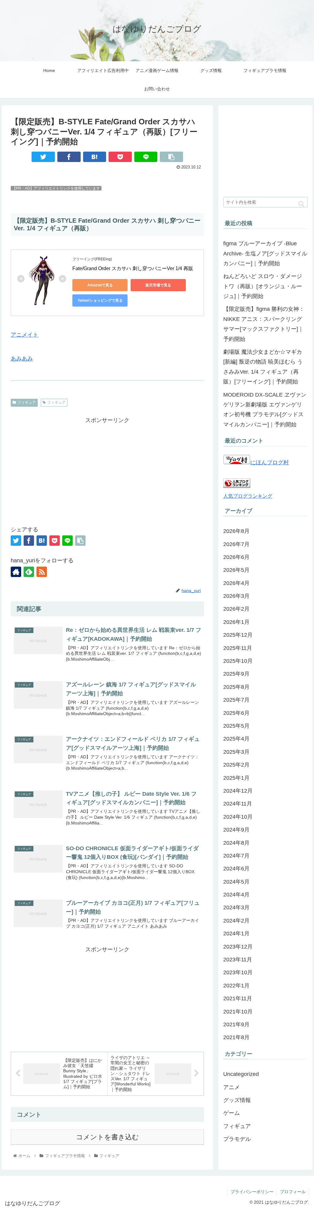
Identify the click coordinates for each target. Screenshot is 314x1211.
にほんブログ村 (269, 462)
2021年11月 (237, 998)
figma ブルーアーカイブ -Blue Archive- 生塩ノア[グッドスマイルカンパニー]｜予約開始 (265, 253)
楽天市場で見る (158, 285)
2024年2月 (236, 921)
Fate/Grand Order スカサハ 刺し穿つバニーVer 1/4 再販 (132, 268)
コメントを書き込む (107, 1137)
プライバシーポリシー (252, 1191)
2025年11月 (237, 648)
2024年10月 (238, 817)
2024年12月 (238, 791)
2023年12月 (238, 947)
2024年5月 (236, 882)
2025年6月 (236, 713)
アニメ (231, 1087)
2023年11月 (237, 959)
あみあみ (22, 359)
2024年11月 (237, 804)
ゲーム (231, 1113)
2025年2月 (236, 765)
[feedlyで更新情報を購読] (29, 572)
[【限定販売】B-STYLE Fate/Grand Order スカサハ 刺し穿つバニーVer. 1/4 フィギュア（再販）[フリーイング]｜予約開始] (94, 157)
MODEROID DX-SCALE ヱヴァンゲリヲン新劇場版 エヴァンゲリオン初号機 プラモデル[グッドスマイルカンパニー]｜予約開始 (264, 410)
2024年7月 (236, 856)
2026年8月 (236, 531)
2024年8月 (236, 843)
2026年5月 (236, 570)
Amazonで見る (100, 285)
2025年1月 (236, 778)
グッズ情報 (237, 1100)
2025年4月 (236, 739)
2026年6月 (236, 557)
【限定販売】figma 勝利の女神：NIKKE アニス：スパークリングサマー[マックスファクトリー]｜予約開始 (263, 324)
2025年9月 (236, 674)
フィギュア (26, 402)
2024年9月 (236, 830)
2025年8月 (236, 687)
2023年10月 (238, 972)
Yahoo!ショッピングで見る (100, 300)
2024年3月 (236, 907)
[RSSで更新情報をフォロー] (41, 572)
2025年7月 (236, 700)
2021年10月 (238, 1012)
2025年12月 (238, 635)
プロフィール (293, 1191)
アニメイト (24, 335)
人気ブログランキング (247, 496)
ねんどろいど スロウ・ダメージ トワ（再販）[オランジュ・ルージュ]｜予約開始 (262, 286)
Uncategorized (241, 1074)
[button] (301, 203)
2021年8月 (236, 1037)
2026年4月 (236, 583)
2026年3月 (236, 596)
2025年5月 (236, 726)
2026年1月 (236, 622)
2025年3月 (236, 752)
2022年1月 (236, 986)
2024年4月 (236, 895)
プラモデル (237, 1139)
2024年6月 (236, 869)
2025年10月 (238, 661)
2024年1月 (236, 933)
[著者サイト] (16, 572)
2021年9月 (236, 1024)
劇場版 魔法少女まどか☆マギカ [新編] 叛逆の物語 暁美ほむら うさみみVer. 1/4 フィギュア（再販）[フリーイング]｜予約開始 (263, 367)
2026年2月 (236, 609)
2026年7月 (236, 544)
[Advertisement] (107, 468)
